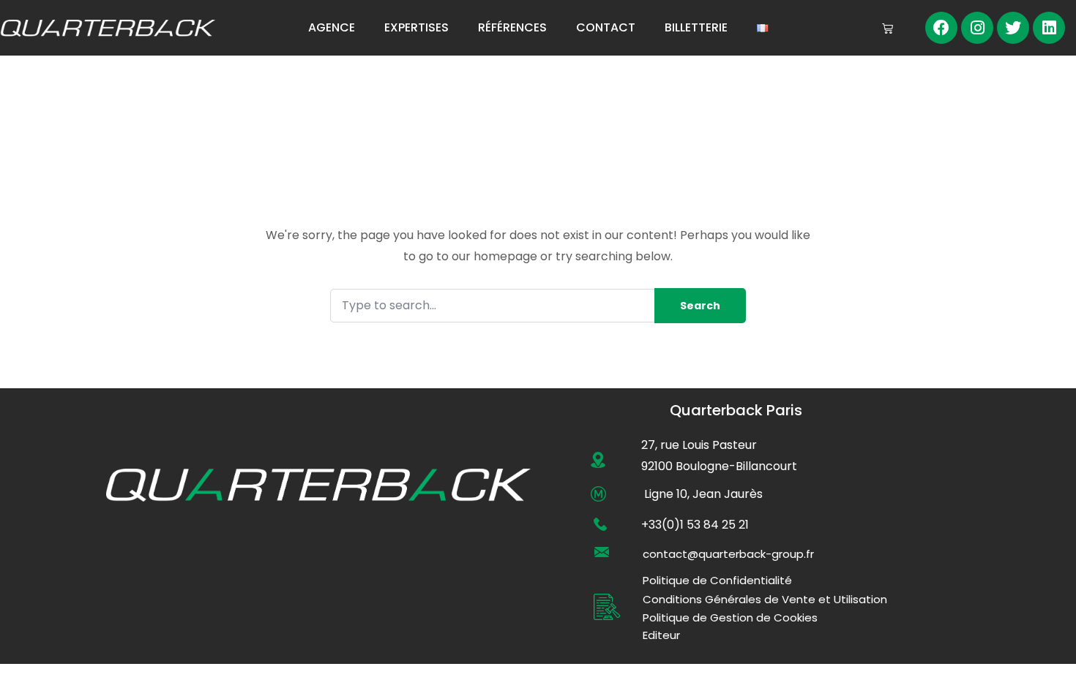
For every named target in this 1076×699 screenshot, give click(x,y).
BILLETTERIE (696, 27)
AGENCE (331, 27)
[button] (728, 554)
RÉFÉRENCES (512, 27)
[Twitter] (1013, 28)
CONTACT (605, 27)
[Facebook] (941, 28)
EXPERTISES (416, 27)
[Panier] (887, 28)
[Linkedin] (1049, 28)
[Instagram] (977, 28)
